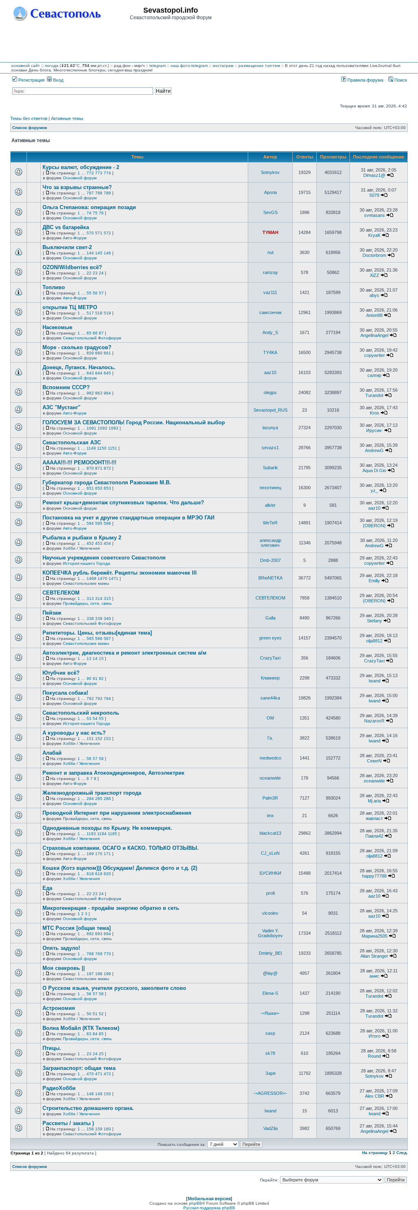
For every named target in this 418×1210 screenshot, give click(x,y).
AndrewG (374, 450)
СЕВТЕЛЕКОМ (61, 593)
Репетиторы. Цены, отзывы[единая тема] (97, 633)
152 (98, 738)
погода (51, 65)
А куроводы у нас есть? (74, 733)
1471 (113, 578)
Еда (47, 888)
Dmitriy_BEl (270, 953)
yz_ (374, 490)
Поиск (400, 80)
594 (90, 523)
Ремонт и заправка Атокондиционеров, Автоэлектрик (113, 773)
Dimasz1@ (374, 175)
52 (101, 1014)
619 (98, 873)
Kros (374, 412)
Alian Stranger (374, 956)
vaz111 (270, 292)
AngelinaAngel (374, 335)
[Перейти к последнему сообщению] (390, 175)
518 (98, 313)
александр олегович (270, 543)
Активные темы (67, 118)
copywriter (374, 355)
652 (98, 488)
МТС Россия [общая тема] (76, 928)
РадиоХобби (59, 1088)
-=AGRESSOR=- (270, 1093)
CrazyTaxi (270, 657)
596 (107, 523)
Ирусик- (374, 430)
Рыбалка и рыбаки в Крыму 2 (81, 538)
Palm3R (270, 798)
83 (89, 1034)
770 (107, 954)
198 (98, 974)
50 (89, 1014)
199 (107, 974)
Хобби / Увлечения (81, 548)
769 (98, 954)
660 (98, 353)
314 (98, 598)
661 (107, 353)
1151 (112, 448)
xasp (270, 1033)
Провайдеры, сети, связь (87, 603)
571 (98, 233)
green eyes (270, 637)
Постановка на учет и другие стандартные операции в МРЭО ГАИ (128, 518)
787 (90, 193)
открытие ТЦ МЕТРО (69, 307)
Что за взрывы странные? (77, 187)
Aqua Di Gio (374, 470)
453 (98, 543)
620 (107, 873)
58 (101, 758)
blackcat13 (270, 833)
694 (107, 933)
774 (107, 173)
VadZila (270, 1128)
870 (90, 468)
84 (95, 1034)
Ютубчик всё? (61, 673)
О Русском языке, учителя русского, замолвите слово (114, 988)
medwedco (270, 757)
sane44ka (270, 697)
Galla (270, 617)
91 (95, 678)
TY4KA (270, 352)
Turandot (374, 395)
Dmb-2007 (270, 560)
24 (101, 273)
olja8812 (374, 640)
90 (89, 678)
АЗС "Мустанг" (61, 407)
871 (98, 468)
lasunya (270, 427)
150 (107, 1094)
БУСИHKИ (270, 873)
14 (95, 658)
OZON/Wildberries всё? (72, 267)
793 (98, 698)
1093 (113, 428)
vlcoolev (270, 913)
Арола (270, 192)
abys (374, 295)
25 (101, 1054)
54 (95, 718)
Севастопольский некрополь (80, 713)
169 (90, 853)
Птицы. (51, 1048)
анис (374, 976)
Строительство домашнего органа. (88, 1108)
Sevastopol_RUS (270, 410)
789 (107, 193)
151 (90, 738)
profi (270, 893)
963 (98, 393)
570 (90, 233)
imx (270, 815)
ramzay (270, 272)
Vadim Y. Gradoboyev (270, 933)
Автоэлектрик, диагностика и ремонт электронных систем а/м (124, 653)
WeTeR (270, 522)
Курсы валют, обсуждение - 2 (80, 167)
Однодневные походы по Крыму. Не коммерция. (107, 828)
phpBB (195, 1203)
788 (98, 193)
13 (89, 658)
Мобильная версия (209, 1198)
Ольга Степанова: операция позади (89, 207)
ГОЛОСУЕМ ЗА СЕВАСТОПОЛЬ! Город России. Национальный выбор (133, 422)
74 (89, 213)
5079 (374, 195)
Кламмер (270, 677)
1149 (91, 448)
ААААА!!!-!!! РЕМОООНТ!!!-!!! (79, 462)
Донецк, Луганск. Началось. (79, 367)
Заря (270, 1073)
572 (107, 233)
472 (107, 1074)
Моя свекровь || (63, 968)
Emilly (374, 580)
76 (101, 213)
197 (90, 974)
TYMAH (270, 232)
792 (90, 698)
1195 (112, 833)
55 (89, 293)
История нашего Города (86, 563)
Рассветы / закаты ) (68, 1123)
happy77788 (374, 876)
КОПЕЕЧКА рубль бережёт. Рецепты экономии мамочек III (119, 573)
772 (90, 173)
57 (101, 293)
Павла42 (374, 835)
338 (90, 618)
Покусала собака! (65, 693)
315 (107, 598)
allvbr (270, 505)
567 (107, 638)
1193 (91, 833)
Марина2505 (374, 936)
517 (90, 313)
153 (107, 738)
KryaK (374, 235)
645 (107, 373)
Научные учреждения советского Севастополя (104, 558)
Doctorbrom (374, 255)
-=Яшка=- (270, 1013)
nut (270, 252)
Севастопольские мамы (86, 583)
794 (107, 698)
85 (101, 1034)
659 (90, 353)
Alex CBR (374, 1096)
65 (89, 333)
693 (98, 933)
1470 (102, 578)
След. (402, 1152)
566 (98, 638)
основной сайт (25, 65)
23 (95, 273)
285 (98, 798)
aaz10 (270, 372)
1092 (102, 428)
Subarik (270, 467)
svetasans (374, 215)
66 (95, 333)
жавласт (374, 818)
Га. (270, 737)
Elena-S (270, 993)
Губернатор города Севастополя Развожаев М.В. (106, 482)
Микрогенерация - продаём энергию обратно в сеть (110, 908)
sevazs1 (270, 447)
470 (90, 1074)
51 (95, 1014)
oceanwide (270, 777)
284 (90, 798)
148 (90, 1094)
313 (90, 598)
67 (101, 333)
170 (98, 853)
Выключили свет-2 (67, 247)
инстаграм (223, 65)
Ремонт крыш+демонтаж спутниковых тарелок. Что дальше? (123, 502)
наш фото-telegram (189, 65)
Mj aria (374, 800)
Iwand (374, 680)
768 (90, 954)
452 (90, 543)
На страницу (375, 1152)
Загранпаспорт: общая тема (79, 1068)
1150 (102, 448)
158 (90, 1129)
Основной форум (80, 178)
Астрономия (58, 1008)
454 (107, 543)
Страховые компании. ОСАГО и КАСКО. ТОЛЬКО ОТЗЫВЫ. (120, 848)
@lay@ (270, 973)
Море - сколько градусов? (76, 347)
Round (374, 1056)
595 (98, 523)
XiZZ (374, 275)
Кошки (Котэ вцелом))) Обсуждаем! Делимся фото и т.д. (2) (119, 868)
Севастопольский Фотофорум (92, 338)
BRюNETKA (270, 577)
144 (90, 253)
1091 (91, 428)
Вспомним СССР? (66, 387)
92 (101, 678)
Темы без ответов (28, 118)
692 (90, 933)
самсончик (270, 312)
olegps (270, 392)
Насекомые (57, 327)
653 (107, 488)
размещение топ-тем (259, 65)
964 (107, 393)
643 (90, 373)
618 (90, 873)
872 (107, 468)
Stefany (374, 620)
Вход (57, 80)
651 (90, 488)
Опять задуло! (61, 948)
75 (95, 213)
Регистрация (30, 80)
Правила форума (364, 80)
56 (95, 293)
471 (98, 1074)
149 (98, 1094)
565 (90, 638)
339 (98, 618)
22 (89, 273)
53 (89, 718)
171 (107, 853)
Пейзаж (51, 613)
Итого (374, 1036)
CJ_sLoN (270, 853)
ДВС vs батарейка (65, 227)
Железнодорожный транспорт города (91, 793)
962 (90, 393)
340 (107, 618)
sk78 (270, 1053)
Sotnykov (270, 172)
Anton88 (374, 315)
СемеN (374, 760)
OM (270, 717)
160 (107, 1129)
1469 (91, 578)
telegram (157, 65)
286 (107, 798)
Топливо (53, 287)
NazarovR (374, 720)
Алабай (52, 753)
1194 (102, 833)
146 (107, 253)
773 (98, 173)
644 (98, 373)
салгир (374, 375)
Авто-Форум (75, 238)
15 (101, 658)
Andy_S (270, 332)
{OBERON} (374, 525)
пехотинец (270, 487)
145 (98, 253)
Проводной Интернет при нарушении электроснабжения (116, 813)
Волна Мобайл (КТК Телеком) (80, 1028)
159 (98, 1129)
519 (107, 313)
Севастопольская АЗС (71, 442)
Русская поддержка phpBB (209, 1208)
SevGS (270, 212)
